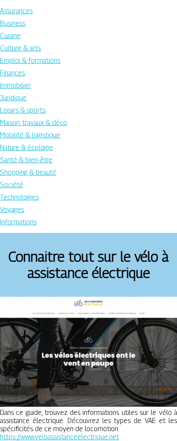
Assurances (16, 11)
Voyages (12, 210)
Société (11, 185)
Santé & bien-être (26, 160)
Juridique (13, 98)
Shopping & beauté (28, 172)
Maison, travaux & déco (33, 123)
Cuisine (10, 36)
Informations (18, 222)
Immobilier (15, 85)
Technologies (19, 197)
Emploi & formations (30, 61)
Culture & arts (20, 48)
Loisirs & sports (23, 110)
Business (12, 23)
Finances (12, 73)
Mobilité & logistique (30, 135)
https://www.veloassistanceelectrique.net (59, 437)
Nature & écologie (26, 147)
